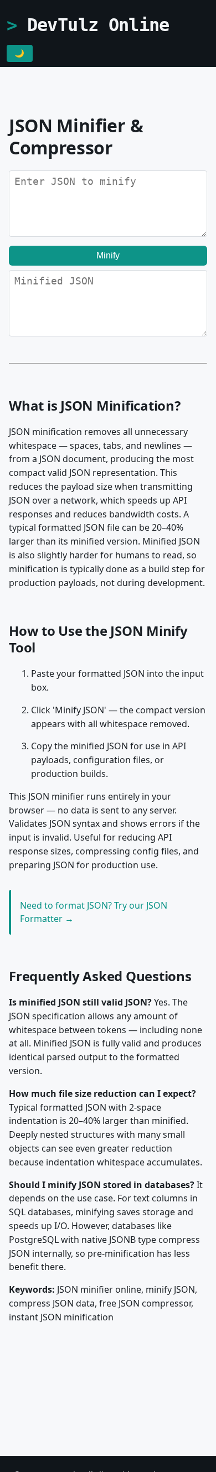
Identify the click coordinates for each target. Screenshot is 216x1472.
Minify (108, 255)
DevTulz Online (98, 24)
